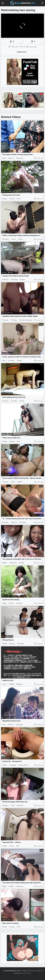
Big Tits (12, 158)
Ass (4, 360)
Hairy (12, 846)
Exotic (20, 360)
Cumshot (11, 360)
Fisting (13, 198)
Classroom (13, 563)
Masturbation (24, 765)
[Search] (42, 3)
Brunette (20, 158)
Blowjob (20, 684)
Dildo (20, 239)
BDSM (20, 482)
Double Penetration (26, 320)
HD (19, 198)
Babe (4, 603)
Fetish (5, 198)
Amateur (6, 279)
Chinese (14, 320)
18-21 (5, 684)
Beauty (12, 643)
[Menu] (2, 3)
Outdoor (19, 603)
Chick (14, 239)
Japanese (13, 765)
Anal (4, 158)
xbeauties (25, 3)
